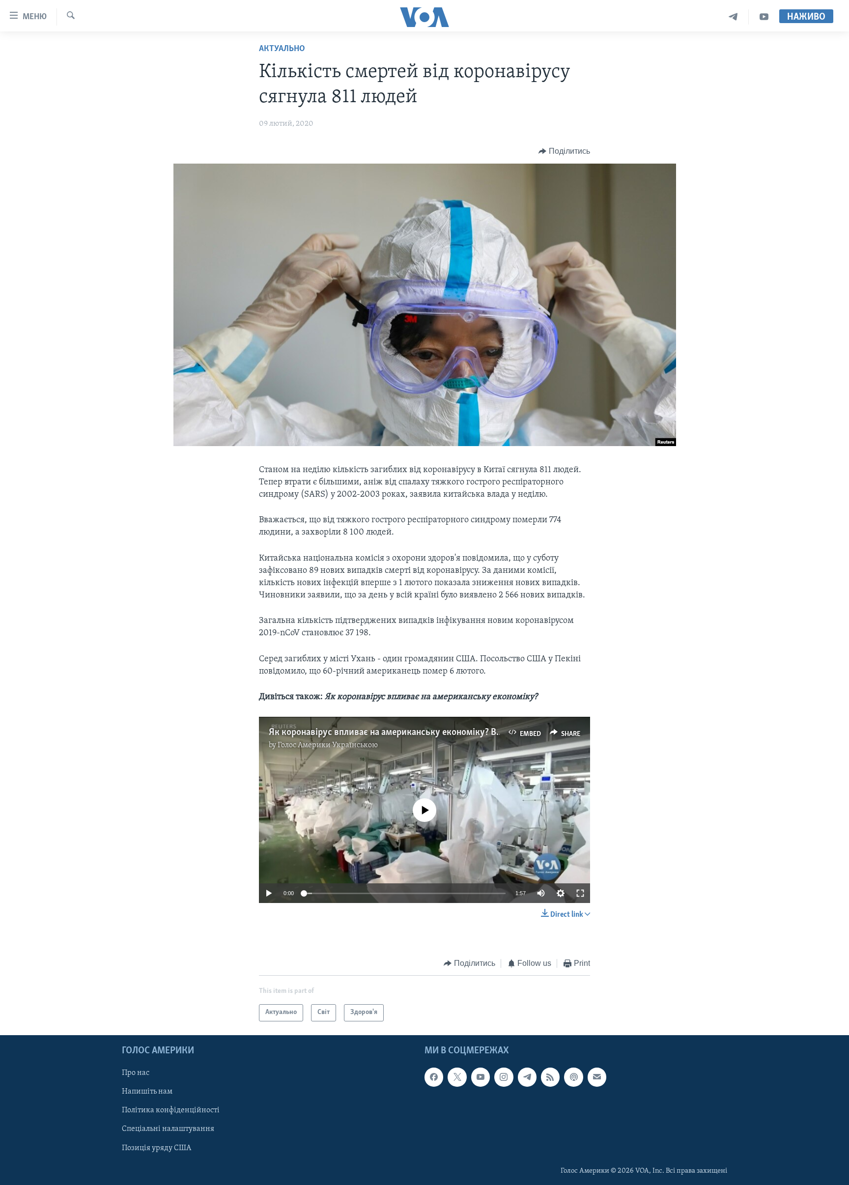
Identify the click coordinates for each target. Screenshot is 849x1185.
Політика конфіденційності (171, 1110)
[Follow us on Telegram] (527, 1077)
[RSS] (550, 1077)
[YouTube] (764, 17)
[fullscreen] (580, 893)
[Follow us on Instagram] (503, 1077)
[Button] (564, 151)
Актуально (282, 49)
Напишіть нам (147, 1092)
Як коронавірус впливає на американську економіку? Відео (391, 732)
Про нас (135, 1073)
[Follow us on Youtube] (480, 1077)
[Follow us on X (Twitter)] (457, 1077)
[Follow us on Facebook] (433, 1077)
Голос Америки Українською (328, 745)
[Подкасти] (573, 1077)
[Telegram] (733, 17)
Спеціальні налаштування (168, 1129)
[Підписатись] (597, 1077)
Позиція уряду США (156, 1148)
